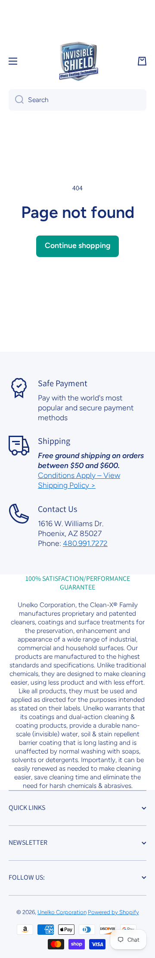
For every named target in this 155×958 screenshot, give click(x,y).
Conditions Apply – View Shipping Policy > (79, 480)
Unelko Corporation (62, 911)
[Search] (16, 100)
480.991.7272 (85, 543)
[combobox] (77, 100)
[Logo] (77, 61)
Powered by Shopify (113, 911)
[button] (142, 61)
